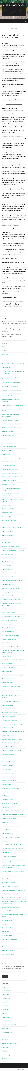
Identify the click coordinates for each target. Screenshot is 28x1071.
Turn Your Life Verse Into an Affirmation (11, 616)
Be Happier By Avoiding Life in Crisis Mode (12, 592)
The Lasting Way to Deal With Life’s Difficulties (13, 871)
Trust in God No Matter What (9, 716)
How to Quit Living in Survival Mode (10, 635)
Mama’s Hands (5, 807)
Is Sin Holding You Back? (7, 576)
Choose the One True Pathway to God (11, 588)
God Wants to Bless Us (7, 524)
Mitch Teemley (5, 994)
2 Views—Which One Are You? (9, 856)
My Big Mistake (6, 829)
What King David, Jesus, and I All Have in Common (13, 36)
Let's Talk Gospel (6, 1036)
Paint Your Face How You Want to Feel (11, 837)
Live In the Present (6, 454)
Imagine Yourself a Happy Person (9, 818)
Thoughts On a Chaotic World (9, 639)
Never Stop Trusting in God (8, 484)
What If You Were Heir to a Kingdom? (11, 546)
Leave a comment (16, 39)
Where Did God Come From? (8, 561)
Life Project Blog (6, 1055)
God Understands (6, 852)
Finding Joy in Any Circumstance (9, 708)
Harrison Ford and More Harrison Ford (11, 746)
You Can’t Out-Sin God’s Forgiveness (10, 701)
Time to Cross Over (6, 758)
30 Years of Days (6, 875)
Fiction (3, 346)
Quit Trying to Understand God (9, 609)
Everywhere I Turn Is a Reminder (9, 720)
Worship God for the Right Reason (10, 469)
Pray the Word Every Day (8, 431)
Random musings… (6, 946)
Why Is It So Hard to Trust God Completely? (12, 390)
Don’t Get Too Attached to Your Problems (11, 750)
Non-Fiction (5, 354)
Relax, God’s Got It (6, 542)
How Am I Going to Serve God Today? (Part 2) (12, 844)
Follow (5, 976)
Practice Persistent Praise (8, 435)
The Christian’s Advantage (8, 631)
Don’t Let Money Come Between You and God (12, 739)
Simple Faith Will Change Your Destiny (11, 686)
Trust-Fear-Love (6, 367)
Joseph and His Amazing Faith (9, 446)
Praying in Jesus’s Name (7, 512)
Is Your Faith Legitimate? (7, 442)
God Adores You (6, 539)
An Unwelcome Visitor (7, 920)
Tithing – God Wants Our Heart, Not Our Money (13, 814)
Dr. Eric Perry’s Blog (6, 990)
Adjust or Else (5, 822)
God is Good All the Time (8, 624)
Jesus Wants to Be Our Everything (10, 386)
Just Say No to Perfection (8, 727)
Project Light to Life (6, 1028)
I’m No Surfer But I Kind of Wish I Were (11, 742)
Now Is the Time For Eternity (8, 612)
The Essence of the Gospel (8, 754)
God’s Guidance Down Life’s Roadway (10, 907)
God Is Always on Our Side (8, 508)
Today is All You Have (7, 656)
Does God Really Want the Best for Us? (11, 382)
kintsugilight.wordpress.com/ (9, 1024)
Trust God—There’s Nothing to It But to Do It (12, 580)
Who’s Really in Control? (7, 682)
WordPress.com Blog (7, 1058)
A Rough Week (5, 931)
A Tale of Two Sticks (6, 505)
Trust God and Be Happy (8, 705)
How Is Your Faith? (6, 516)
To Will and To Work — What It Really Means (12, 527)
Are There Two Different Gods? (9, 620)
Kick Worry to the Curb (7, 554)
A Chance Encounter (6, 450)
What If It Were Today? (7, 531)
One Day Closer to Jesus (7, 569)
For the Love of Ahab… (7, 935)
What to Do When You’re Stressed (10, 886)
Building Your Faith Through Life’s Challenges (12, 427)
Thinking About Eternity (7, 595)
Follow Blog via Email (7, 963)
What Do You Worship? (7, 833)
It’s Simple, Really (6, 878)
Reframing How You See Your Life (10, 803)
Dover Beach (5, 1039)
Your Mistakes (5, 795)
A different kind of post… (8, 954)
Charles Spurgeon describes (8, 193)
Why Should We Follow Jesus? (9, 573)
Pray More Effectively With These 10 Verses (12, 405)
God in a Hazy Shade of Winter (9, 950)
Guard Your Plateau (6, 784)
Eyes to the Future (6, 642)
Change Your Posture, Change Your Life (11, 788)
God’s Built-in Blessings (7, 765)
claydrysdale (5, 1005)
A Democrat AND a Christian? (9, 882)
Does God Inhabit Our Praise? (9, 520)
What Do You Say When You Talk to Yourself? (12, 810)
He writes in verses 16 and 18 (16, 269)
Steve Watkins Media (7, 1032)
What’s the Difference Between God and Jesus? (13, 363)
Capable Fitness (5, 1009)
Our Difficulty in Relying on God (9, 461)
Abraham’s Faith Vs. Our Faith (9, 780)
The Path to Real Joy (6, 769)
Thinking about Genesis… (8, 958)
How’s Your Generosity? (7, 773)
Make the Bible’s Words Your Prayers (10, 826)
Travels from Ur (5, 1047)
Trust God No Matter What (8, 761)
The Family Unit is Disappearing (9, 939)
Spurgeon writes (18, 286)
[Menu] (4, 21)
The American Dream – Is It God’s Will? (11, 599)
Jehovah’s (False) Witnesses (8, 910)
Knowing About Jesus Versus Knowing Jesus (12, 458)
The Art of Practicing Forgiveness (10, 420)
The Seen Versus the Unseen (8, 465)
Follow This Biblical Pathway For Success (11, 646)
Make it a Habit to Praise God (9, 480)
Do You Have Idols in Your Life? (9, 439)
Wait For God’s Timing (7, 663)
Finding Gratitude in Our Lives (9, 777)
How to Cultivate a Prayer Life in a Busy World (13, 424)
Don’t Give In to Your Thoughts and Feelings (12, 724)
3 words (4, 1020)
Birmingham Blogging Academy (9, 1043)
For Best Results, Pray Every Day (9, 558)
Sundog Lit (4, 1013)
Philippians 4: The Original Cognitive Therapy (12, 897)
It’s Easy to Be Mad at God (8, 627)
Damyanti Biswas (6, 1002)
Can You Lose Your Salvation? (8, 667)
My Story (4, 350)
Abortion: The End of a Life (8, 535)
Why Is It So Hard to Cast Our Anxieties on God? (13, 731)
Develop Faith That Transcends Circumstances (13, 550)
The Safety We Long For (7, 735)
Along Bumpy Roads (14, 5)
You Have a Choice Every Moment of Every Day (13, 675)
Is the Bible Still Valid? (7, 671)
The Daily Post (5, 1051)
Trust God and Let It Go (7, 792)
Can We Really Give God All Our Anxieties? (12, 476)
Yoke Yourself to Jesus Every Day (9, 712)
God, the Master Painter (7, 799)
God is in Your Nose (6, 841)
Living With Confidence (7, 987)
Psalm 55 (4, 117)
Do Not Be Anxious (6, 565)
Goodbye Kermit (6, 924)
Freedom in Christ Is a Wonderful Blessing (11, 473)
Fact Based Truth (6, 998)
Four (3, 943)
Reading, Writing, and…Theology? (10, 893)
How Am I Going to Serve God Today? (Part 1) (12, 848)
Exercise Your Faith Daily (8, 584)
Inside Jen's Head (6, 1017)
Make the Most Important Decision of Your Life (13, 659)
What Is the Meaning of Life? (8, 678)
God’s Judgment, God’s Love (8, 927)
